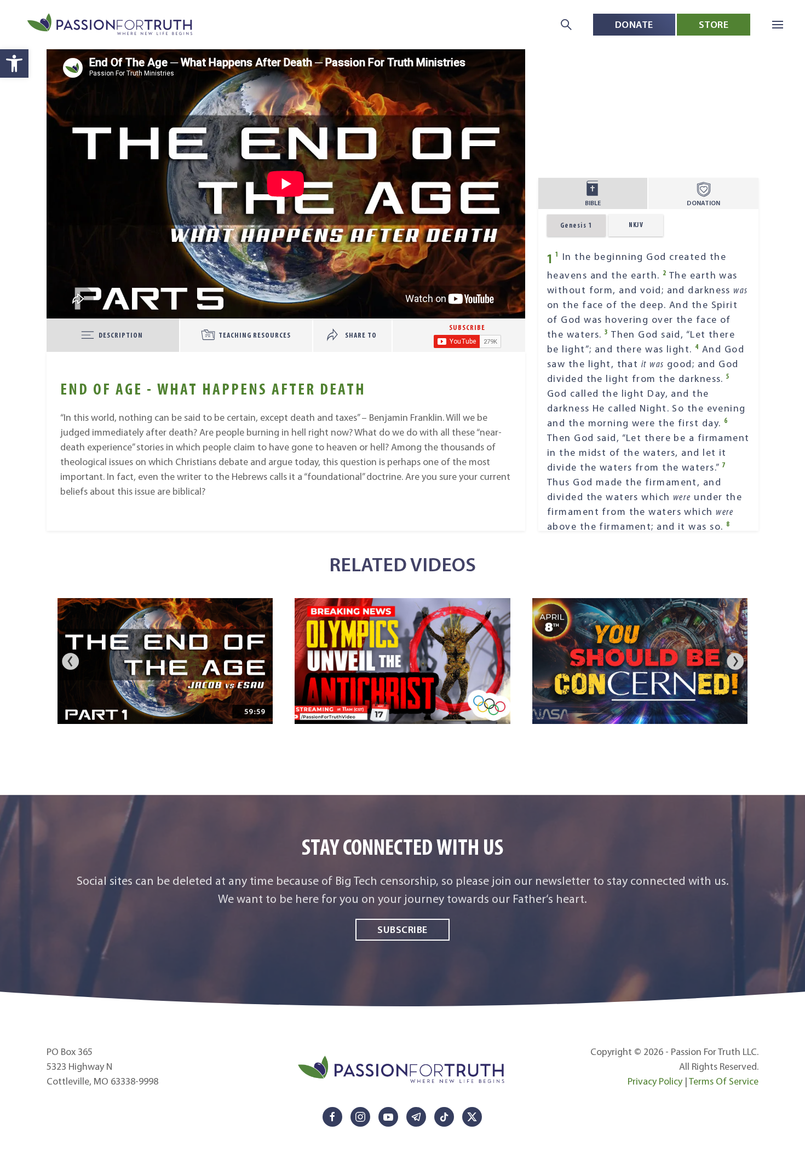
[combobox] (635, 225)
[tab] (467, 334)
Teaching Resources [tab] (255, 335)
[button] (14, 63)
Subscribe (402, 929)
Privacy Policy (655, 1081)
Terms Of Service (723, 1081)
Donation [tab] (703, 203)
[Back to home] (111, 24)
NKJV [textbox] (636, 225)
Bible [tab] (593, 203)
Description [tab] (121, 335)
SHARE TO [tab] (361, 335)
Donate (634, 24)
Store (714, 24)
